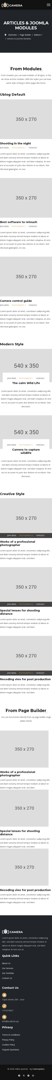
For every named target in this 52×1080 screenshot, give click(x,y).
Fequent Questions (10, 1049)
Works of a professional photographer (17, 543)
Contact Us (7, 978)
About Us (6, 963)
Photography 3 (19, 148)
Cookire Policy (8, 1044)
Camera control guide (16, 300)
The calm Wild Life (26, 383)
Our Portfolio (8, 973)
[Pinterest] (28, 1076)
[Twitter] (23, 1076)
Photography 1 (26, 378)
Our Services (7, 968)
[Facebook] (19, 1076)
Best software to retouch (18, 222)
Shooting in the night (15, 143)
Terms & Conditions (11, 1034)
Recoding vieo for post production (25, 679)
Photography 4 (26, 535)
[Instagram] (33, 1076)
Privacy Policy (8, 1039)
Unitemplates (39, 1069)
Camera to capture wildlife (26, 451)
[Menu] (48, 5)
